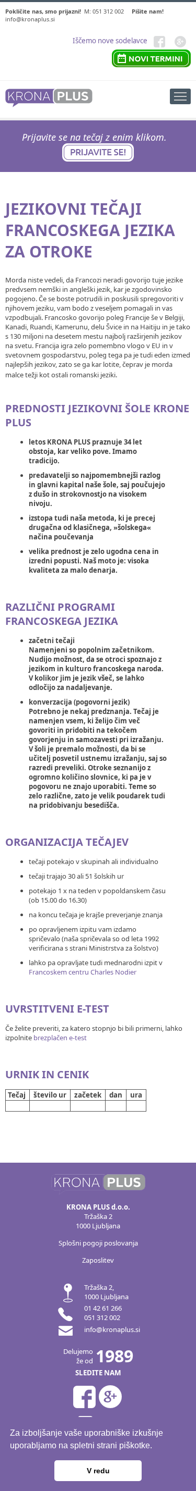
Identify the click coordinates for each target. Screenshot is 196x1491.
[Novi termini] (151, 56)
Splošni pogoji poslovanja (98, 1243)
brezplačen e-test (60, 1037)
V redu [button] (98, 1471)
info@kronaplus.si (30, 19)
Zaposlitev (98, 1260)
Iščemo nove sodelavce (110, 40)
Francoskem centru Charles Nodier (82, 972)
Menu (180, 96)
